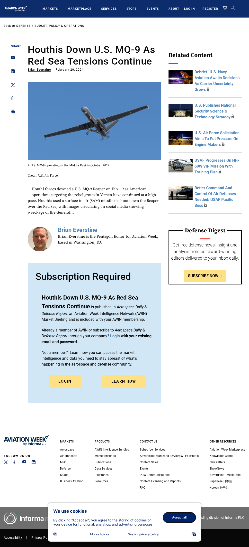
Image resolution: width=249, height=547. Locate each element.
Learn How (123, 381)
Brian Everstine (39, 69)
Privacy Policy (41, 538)
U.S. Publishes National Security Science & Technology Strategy (215, 111)
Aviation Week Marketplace (227, 449)
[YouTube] (24, 463)
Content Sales (149, 462)
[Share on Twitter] (11, 86)
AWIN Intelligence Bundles (112, 449)
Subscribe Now (203, 276)
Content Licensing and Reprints (160, 481)
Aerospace (67, 449)
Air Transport (68, 456)
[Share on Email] (11, 59)
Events (153, 8)
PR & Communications (154, 475)
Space (64, 475)
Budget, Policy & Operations (59, 26)
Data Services (103, 468)
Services (109, 8)
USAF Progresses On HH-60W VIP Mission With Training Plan (217, 166)
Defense (23, 26)
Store (131, 8)
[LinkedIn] (34, 463)
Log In (189, 8)
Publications (103, 462)
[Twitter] (6, 463)
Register (210, 8)
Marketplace (79, 8)
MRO (63, 462)
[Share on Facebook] (11, 99)
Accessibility (13, 538)
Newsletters (217, 462)
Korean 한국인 (219, 487)
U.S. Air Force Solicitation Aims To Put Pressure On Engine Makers (217, 139)
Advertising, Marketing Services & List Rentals (169, 456)
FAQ (142, 487)
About (174, 8)
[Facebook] (15, 463)
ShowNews (217, 468)
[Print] (11, 113)
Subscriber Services (152, 449)
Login (64, 381)
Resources (101, 481)
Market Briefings (105, 456)
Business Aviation (71, 481)
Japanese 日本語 (221, 481)
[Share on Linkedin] (11, 72)
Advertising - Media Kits (225, 475)
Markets (50, 8)
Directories (101, 475)
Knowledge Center (221, 456)
